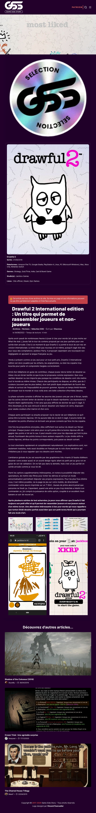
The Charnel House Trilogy (17, 791)
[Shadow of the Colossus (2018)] (48, 654)
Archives (16, 329)
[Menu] (90, 7)
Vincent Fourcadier (55, 806)
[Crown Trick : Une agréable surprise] (48, 709)
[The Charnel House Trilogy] (48, 765)
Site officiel (18, 281)
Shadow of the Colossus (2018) (19, 679)
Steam (26, 281)
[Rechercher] (85, 7)
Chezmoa (58, 329)
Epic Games (34, 281)
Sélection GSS (37, 329)
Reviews (26, 329)
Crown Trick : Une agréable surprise (21, 735)
